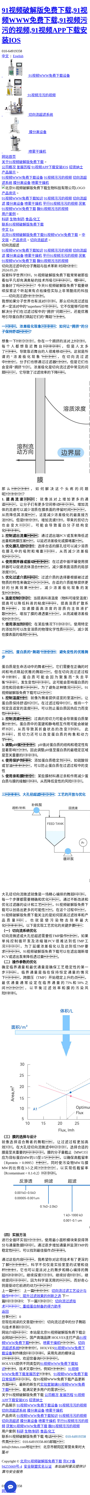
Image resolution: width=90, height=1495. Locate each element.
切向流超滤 (39, 240)
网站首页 (9, 157)
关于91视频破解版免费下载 (23, 162)
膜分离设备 (22, 183)
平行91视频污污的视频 (60, 203)
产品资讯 (9, 193)
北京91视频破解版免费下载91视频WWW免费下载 (40, 235)
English (18, 56)
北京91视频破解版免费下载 (41, 1461)
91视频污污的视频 (58, 177)
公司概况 (9, 167)
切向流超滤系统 (14, 1410)
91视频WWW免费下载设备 (22, 177)
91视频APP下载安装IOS (49, 167)
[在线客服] (7, 1479)
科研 (5, 219)
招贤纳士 (76, 167)
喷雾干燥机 (40, 183)
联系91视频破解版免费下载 (23, 224)
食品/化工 (32, 219)
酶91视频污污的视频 (52, 209)
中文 (5, 56)
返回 (5, 1311)
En (12, 229)
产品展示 (9, 172)
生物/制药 (17, 219)
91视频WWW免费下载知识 (22, 198)
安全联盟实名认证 (38, 1466)
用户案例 (9, 214)
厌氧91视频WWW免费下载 (26, 1426)
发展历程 (24, 167)
